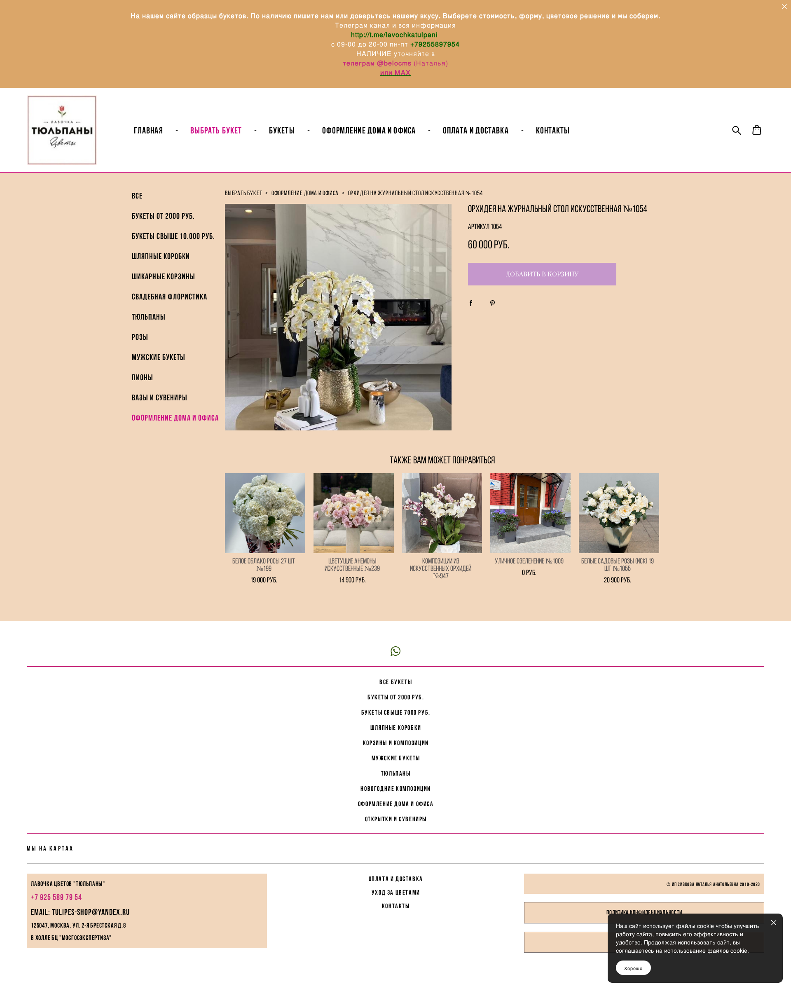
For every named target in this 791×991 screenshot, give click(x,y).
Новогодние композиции (395, 788)
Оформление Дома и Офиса (369, 130)
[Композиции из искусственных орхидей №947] (442, 513)
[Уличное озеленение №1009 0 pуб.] (530, 513)
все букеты (395, 681)
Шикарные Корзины (163, 276)
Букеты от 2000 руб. (163, 215)
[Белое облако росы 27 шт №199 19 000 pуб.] (265, 513)
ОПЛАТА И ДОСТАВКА (396, 878)
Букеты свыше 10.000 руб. (173, 236)
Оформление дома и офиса (175, 417)
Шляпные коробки (161, 256)
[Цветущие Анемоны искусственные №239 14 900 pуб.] (354, 513)
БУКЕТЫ (282, 130)
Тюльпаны (149, 316)
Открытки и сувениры (396, 819)
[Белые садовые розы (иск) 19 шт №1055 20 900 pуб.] (619, 513)
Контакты (553, 130)
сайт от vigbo (395, 971)
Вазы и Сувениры (159, 397)
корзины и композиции (396, 742)
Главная (148, 130)
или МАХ (395, 72)
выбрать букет (243, 192)
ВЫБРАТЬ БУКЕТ (216, 130)
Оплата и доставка (476, 130)
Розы (140, 336)
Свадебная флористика (169, 296)
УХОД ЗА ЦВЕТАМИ (396, 892)
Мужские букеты (158, 357)
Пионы (142, 377)
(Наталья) (431, 63)
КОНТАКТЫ (396, 905)
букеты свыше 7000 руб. (396, 712)
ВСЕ (137, 195)
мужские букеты (396, 758)
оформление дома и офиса (305, 192)
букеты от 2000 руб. (395, 697)
